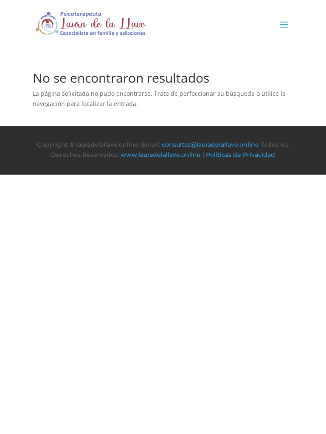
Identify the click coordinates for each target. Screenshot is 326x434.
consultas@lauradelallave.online (210, 144)
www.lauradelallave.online (161, 155)
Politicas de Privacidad (240, 155)
